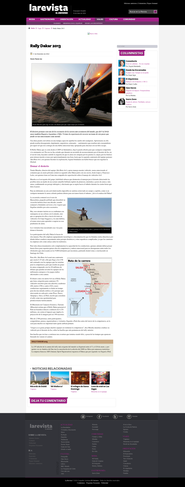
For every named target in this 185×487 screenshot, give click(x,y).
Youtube (129, 416)
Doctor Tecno (65, 444)
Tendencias (64, 439)
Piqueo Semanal (152, 3)
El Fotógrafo (96, 463)
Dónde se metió (66, 449)
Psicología (126, 456)
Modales (126, 471)
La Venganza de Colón (68, 469)
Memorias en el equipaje (72, 23)
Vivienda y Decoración (68, 430)
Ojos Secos (131, 88)
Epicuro (125, 429)
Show (63, 432)
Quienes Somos (34, 438)
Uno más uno (65, 471)
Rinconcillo (64, 461)
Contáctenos (81, 483)
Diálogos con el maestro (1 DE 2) (136, 81)
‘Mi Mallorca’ (57, 386)
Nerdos (94, 444)
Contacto (32, 440)
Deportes (64, 437)
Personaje (95, 429)
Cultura (113, 19)
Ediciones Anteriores (35, 463)
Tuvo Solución (128, 458)
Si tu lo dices (127, 424)
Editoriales (32, 454)
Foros (94, 449)
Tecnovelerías (65, 442)
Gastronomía (47, 19)
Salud (125, 461)
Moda (32, 19)
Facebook (99, 416)
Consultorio (131, 61)
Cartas (94, 446)
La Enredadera (65, 427)
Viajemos (57, 23)
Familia (125, 473)
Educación (126, 451)
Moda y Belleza (97, 466)
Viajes (100, 19)
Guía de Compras (97, 461)
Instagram (83, 416)
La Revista (68, 480)
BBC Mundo (65, 466)
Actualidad (85, 19)
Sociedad (95, 427)
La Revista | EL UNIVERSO (48, 9)
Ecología (63, 434)
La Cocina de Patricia (130, 427)
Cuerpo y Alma (97, 436)
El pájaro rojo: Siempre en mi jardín (137, 73)
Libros (63, 464)
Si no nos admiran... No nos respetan (138, 64)
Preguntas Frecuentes (36, 445)
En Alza (94, 451)
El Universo (95, 480)
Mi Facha (95, 458)
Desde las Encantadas (94, 23)
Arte (62, 473)
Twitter (115, 416)
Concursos (95, 441)
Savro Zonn (131, 99)
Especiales (32, 456)
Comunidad (129, 19)
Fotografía (64, 456)
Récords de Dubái (38, 386)
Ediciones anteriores (130, 3)
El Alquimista (132, 79)
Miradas (94, 439)
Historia (94, 424)
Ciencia (125, 466)
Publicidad (32, 443)
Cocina (125, 432)
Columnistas (142, 3)
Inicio (33, 27)
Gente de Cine (65, 447)
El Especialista (127, 454)
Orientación (66, 19)
